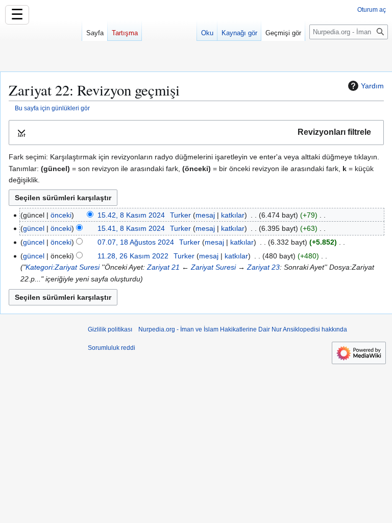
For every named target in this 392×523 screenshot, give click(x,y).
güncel (33, 228)
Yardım (372, 86)
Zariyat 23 (263, 267)
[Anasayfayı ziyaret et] (41, 41)
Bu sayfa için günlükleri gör (52, 108)
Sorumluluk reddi (111, 347)
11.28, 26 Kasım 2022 (132, 256)
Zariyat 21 (163, 267)
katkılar (232, 215)
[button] (196, 132)
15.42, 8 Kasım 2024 (131, 215)
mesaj (205, 215)
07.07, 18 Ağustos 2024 (135, 242)
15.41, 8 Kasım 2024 (131, 228)
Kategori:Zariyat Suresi (63, 267)
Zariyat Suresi (213, 267)
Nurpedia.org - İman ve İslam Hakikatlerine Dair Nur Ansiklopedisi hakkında (242, 329)
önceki (61, 215)
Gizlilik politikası (110, 329)
